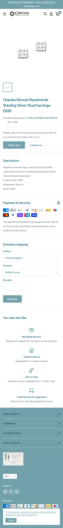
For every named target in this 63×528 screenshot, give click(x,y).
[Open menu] (4, 14)
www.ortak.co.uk (30, 137)
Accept (11, 520)
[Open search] (45, 13)
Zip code (7, 280)
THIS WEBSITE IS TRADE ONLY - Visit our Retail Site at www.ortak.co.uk (31, 4)
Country (7, 251)
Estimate (12, 298)
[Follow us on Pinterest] (17, 491)
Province (7, 265)
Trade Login (14, 144)
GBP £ (7, 476)
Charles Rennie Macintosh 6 (42, 118)
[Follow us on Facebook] (5, 491)
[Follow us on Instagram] (11, 491)
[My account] (51, 13)
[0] (57, 14)
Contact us (36, 144)
